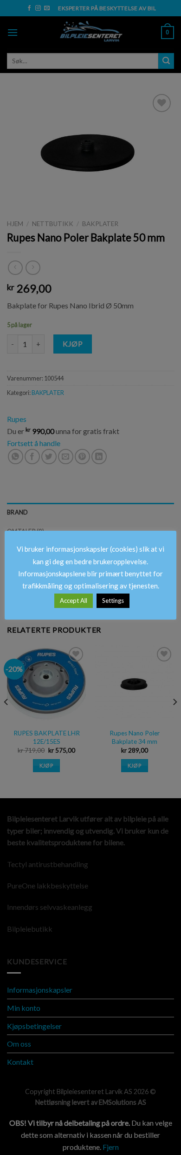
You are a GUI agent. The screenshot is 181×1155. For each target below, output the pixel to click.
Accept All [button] (73, 600)
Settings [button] (113, 600)
